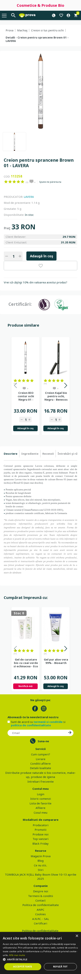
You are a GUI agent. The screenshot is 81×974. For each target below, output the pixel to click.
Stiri (40, 870)
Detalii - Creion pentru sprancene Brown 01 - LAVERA (37, 39)
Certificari (40, 923)
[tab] (11, 454)
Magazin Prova (40, 856)
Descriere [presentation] (10, 453)
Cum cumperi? (40, 754)
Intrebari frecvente (41, 781)
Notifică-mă (25, 686)
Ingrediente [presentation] (29, 453)
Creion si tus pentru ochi (47, 30)
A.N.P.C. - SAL (40, 919)
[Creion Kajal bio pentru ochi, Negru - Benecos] (55, 357)
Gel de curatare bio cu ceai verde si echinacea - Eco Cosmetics (26, 663)
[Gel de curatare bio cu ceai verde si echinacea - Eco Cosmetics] (25, 627)
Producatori (40, 825)
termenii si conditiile (48, 722)
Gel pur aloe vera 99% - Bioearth (56, 661)
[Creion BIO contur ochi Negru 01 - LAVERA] (25, 357)
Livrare (40, 759)
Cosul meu (40, 812)
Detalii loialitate (40, 768)
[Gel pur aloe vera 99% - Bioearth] (55, 627)
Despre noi (40, 891)
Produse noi (40, 834)
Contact (40, 900)
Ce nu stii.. (40, 865)
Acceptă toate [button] (22, 966)
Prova (9, 30)
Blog (40, 860)
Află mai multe (17, 955)
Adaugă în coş (41, 256)
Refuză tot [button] (60, 966)
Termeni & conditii (40, 896)
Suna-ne (43, 741)
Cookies (40, 914)
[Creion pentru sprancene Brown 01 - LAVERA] (14, 141)
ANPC (40, 909)
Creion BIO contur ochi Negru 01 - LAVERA (26, 396)
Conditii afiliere (40, 763)
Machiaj (22, 30)
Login (40, 794)
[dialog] (40, 953)
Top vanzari (40, 839)
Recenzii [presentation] (48, 453)
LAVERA (29, 197)
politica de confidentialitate (31, 725)
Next (65, 386)
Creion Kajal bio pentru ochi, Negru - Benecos (56, 396)
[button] (40, 959)
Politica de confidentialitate (40, 905)
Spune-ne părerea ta (50, 182)
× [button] (76, 936)
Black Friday (40, 843)
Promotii (40, 829)
